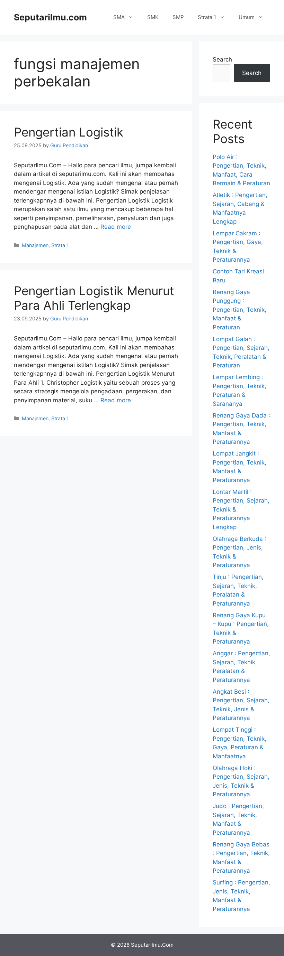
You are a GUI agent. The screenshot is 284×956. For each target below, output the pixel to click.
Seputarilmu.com (50, 17)
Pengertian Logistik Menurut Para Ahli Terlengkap (94, 297)
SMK (153, 17)
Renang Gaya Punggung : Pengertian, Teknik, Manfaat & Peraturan (239, 310)
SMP (178, 17)
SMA (119, 17)
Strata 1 (207, 17)
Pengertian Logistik (68, 132)
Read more (115, 226)
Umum (247, 17)
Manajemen (35, 245)
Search (222, 59)
